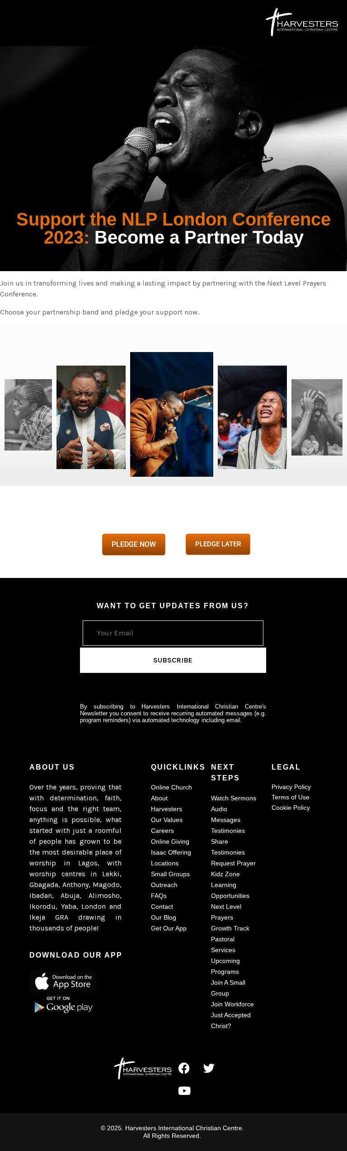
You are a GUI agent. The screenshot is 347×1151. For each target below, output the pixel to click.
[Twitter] (209, 1068)
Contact (162, 906)
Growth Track (230, 928)
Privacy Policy (291, 786)
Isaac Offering (171, 852)
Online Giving (170, 841)
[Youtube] (184, 1090)
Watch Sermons (233, 798)
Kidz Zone (225, 874)
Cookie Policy (291, 807)
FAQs (159, 895)
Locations (164, 863)
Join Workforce (232, 1004)
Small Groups (170, 874)
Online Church (171, 787)
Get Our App (169, 928)
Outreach (164, 884)
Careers (162, 830)
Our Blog (163, 917)
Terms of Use (290, 797)
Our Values (167, 819)
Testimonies (228, 830)
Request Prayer (233, 863)
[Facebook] (184, 1068)
